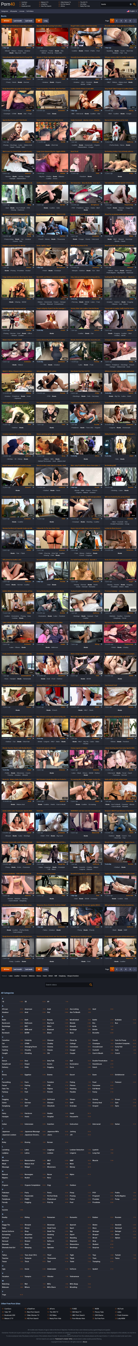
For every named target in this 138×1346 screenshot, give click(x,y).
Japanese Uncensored (32, 1135)
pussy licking (9, 239)
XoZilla (63, 142)
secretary (95, 396)
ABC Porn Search (78, 1315)
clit (49, 869)
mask (79, 773)
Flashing (73, 1089)
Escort (72, 1075)
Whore (27, 1287)
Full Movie (96, 1089)
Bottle (95, 1020)
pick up (50, 53)
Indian (4, 1124)
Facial (4, 1085)
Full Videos (30, 11)
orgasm (58, 82)
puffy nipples (111, 272)
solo (49, 113)
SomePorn (95, 267)
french (41, 239)
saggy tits (129, 208)
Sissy (27, 1244)
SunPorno (96, 613)
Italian (117, 1124)
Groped (95, 1106)
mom (116, 270)
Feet (26, 1092)
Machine (5, 1160)
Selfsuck (5, 1238)
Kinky (4, 1142)
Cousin (95, 1040)
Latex (27, 1150)
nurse (122, 145)
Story (94, 1228)
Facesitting (6, 1082)
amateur (27, 51)
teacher (10, 775)
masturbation (82, 147)
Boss (72, 1033)
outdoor (82, 270)
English (132, 11)
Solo (49, 1244)
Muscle (95, 1160)
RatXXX (131, 393)
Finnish (50, 1092)
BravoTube (129, 895)
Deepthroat (6, 1064)
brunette (125, 806)
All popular (13, 11)
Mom (72, 1164)
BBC (73, 113)
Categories (4, 11)
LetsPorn (28, 456)
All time (6, 21)
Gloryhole (51, 1106)
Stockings (73, 1248)
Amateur (5, 1012)
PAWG (27, 1199)
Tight (72, 1255)
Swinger (118, 1231)
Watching (5, 1284)
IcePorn (62, 236)
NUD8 (97, 1309)
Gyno (117, 1106)
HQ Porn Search (65, 4)
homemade (89, 145)
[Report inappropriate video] (33, 47)
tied (96, 616)
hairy (29, 616)
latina (123, 396)
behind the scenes (44, 461)
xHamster (28, 142)
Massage (5, 1167)
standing (89, 522)
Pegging (28, 1202)
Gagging (5, 1099)
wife (52, 459)
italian (41, 867)
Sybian (117, 1238)
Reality (4, 1217)
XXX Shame (99, 1315)
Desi (26, 1061)
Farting (27, 1085)
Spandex (50, 1248)
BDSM (83, 84)
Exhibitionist (119, 1075)
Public (117, 1193)
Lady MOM (121, 1318)
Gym (116, 1103)
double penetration (117, 524)
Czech (117, 1053)
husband (90, 616)
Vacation (5, 1276)
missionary (20, 773)
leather (74, 51)
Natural (5, 1174)
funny (11, 961)
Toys (94, 1255)
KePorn (96, 330)
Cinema (50, 1047)
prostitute (20, 270)
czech (15, 241)
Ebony (4, 1075)
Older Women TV (66, 2)
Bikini (49, 1026)
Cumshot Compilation (123, 1043)
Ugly (3, 1269)
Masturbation (30, 1160)
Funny (95, 1092)
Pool (71, 1202)
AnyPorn (62, 801)
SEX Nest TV (76, 1312)
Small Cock (51, 1228)
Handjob (5, 1117)
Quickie (5, 1210)
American (28, 1009)
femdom (89, 82)
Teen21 (28, 79)
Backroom (6, 1023)
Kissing (27, 1142)
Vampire (28, 1276)
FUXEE (74, 1309)
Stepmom (73, 1241)
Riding (27, 1217)
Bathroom (28, 1023)
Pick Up (50, 1202)
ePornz (63, 6)
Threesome (51, 1258)
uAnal (29, 801)
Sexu (97, 895)
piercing (75, 302)
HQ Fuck (120, 1309)
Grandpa (73, 1106)
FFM (28, 208)
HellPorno (130, 142)
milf (56, 976)
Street (95, 1238)
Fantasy (5, 1092)
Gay (26, 1099)
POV (73, 208)
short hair (130, 51)
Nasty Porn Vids (85, 6)
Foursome (96, 1085)
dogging (130, 302)
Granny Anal (97, 1103)
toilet (41, 553)
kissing (13, 210)
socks (123, 51)
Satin (4, 1228)
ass (120, 304)
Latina (27, 1153)
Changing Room (31, 1047)
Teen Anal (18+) (31, 1255)
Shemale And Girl (8, 1248)
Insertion (50, 1124)
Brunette (96, 1033)
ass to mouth (20, 208)
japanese (18, 398)
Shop (27, 1231)
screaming (92, 804)
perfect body (114, 145)
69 (48, 1002)
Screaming (6, 1235)
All (39, 21)
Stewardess (74, 1244)
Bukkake (118, 1020)
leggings (89, 555)
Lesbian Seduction (77, 1150)
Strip (94, 1241)
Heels (27, 1117)
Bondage (73, 1030)
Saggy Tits (6, 1225)
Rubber (95, 1217)
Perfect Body (52, 1196)
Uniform (73, 1269)
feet (98, 51)
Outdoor (73, 1185)
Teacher (5, 1258)
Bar (3, 1030)
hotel (129, 396)
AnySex (28, 707)
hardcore (21, 210)
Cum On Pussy (120, 1040)
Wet (26, 1284)
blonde (7, 51)
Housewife (74, 1117)
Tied (49, 1261)
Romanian (51, 1217)
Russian (118, 1217)
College (73, 1043)
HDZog (131, 110)
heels (14, 82)
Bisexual (50, 1030)
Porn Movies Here (78, 1318)
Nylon (72, 1174)
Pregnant (96, 1196)
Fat (26, 1089)
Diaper (27, 1064)
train (98, 302)
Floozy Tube (99, 1312)
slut (25, 113)
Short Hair (28, 1238)
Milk (48, 1164)
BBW (82, 490)
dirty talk (55, 553)
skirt (98, 270)
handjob (12, 178)
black (54, 869)
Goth (72, 1103)
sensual (84, 586)
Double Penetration (100, 1061)
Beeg (97, 48)
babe (127, 586)
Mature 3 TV (44, 2)
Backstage (6, 1026)
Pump (117, 1199)
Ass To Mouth (75, 1012)
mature (14, 51)
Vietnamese (74, 1276)
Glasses (50, 1103)
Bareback (5, 1033)
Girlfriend (51, 1099)
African (5, 1009)
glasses (61, 176)
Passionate (29, 1196)
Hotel (72, 1113)
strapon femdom (73, 976)
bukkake (112, 616)
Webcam (5, 1287)
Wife (49, 1284)
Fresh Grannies (123, 1315)
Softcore (50, 1241)
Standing (73, 1238)
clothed (46, 490)
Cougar (72, 1050)
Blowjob (73, 1026)
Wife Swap (74, 1284)
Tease (4, 1261)
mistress (32, 976)
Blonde (72, 1023)
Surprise (96, 1248)
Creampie (96, 1043)
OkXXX (131, 675)
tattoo (45, 930)
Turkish (118, 1255)
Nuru (49, 1178)
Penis (49, 1193)
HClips (131, 173)
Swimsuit (118, 1228)
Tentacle (28, 1258)
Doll (71, 1061)
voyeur (56, 302)
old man (10, 459)
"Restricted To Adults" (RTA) (63, 1339)
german (26, 82)
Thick (27, 1261)
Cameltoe (5, 1040)
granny (20, 51)
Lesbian (50, 1153)
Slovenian (51, 1225)
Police (72, 1199)
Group (117, 1099)
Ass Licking (74, 1009)
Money (72, 1167)
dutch (121, 586)
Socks (49, 1238)
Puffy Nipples (120, 1196)
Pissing (72, 1196)
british (40, 741)
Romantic (73, 1217)
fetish (87, 51)
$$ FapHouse (95, 205)
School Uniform (8, 1231)
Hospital (50, 1117)
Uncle (27, 1269)
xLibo (119, 1312)
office (30, 333)
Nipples (5, 1178)
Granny (95, 1099)
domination (15, 616)
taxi (121, 53)
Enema (49, 1075)
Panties (5, 1196)
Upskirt (95, 1269)
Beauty (50, 1020)
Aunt (94, 1009)
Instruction (74, 1124)
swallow (120, 616)
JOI (71, 1135)
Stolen (95, 1225)
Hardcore (28, 1113)
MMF (125, 930)
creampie (7, 113)
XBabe (131, 236)
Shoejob (28, 1225)
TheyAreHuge (128, 205)
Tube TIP (24, 4)
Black (49, 1033)
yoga (30, 113)
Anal (26, 1012)
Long (45, 21)
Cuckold (96, 1050)
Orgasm (5, 1185)
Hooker (50, 1113)
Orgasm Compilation (32, 1185)
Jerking (73, 1132)
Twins (117, 1258)
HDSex (29, 299)
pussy (8, 82)
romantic (92, 586)
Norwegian (29, 1174)
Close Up (73, 1040)
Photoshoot (51, 1199)
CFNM (89, 84)
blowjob (121, 239)
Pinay (72, 1193)
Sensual (5, 1241)
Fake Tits (5, 1089)
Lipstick (95, 1150)
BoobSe (130, 487)
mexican (129, 270)
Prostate (96, 1199)
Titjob (72, 1258)
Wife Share (51, 1287)
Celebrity (28, 1040)
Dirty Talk (50, 1061)
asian (29, 396)
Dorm (72, 1067)
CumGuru (24, 2)
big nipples (121, 272)
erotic (78, 586)
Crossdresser (98, 1047)
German (28, 1103)
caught (27, 176)
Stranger (96, 1231)
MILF (83, 82)
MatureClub (95, 299)
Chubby (50, 1043)
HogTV (131, 581)
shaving (17, 302)
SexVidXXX (129, 79)
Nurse (49, 1174)
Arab (49, 1009)
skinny (20, 459)
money (47, 239)
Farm (27, 1082)
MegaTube (61, 864)
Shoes (27, 1228)
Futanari (118, 1082)
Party (27, 1193)
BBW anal (28, 1030)
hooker (28, 270)
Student (95, 1244)
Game (4, 1103)
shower (14, 335)
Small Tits (51, 1231)
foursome (116, 775)
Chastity (28, 1050)
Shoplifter (28, 1235)
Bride (95, 1026)
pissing (6, 145)
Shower (27, 1241)
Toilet (72, 1261)
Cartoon (5, 1047)
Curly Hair (119, 1047)
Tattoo (4, 1255)
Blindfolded (74, 1020)
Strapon (96, 1235)
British (95, 1030)
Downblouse (97, 1064)
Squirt (72, 1235)
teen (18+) (58, 53)
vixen (6, 678)
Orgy (49, 1185)
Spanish (73, 1225)
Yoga (4, 1295)
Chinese (50, 1040)
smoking (114, 490)
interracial (79, 113)
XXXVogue (96, 142)
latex (20, 145)
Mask (4, 1164)
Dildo (27, 1067)
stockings (13, 145)
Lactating (5, 1150)
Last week (28, 21)
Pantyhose (6, 1199)
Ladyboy (5, 1153)
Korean (50, 1142)
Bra (94, 1023)
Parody (4, 1202)
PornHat (28, 330)
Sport (72, 1228)
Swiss (117, 1235)
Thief (49, 1255)
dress (55, 178)
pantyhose (43, 51)
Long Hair (96, 1153)
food (53, 678)
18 (15, 459)
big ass (42, 176)
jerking (21, 176)
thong (80, 930)
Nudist (27, 1178)
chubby (48, 176)
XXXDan (28, 48)
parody (92, 930)
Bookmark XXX (26, 6)
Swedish (118, 1225)
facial (124, 618)
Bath (26, 1020)
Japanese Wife (53, 1132)
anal (7, 208)
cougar (129, 113)
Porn (8, 4)
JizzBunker (61, 110)
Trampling (96, 1261)
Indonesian (29, 1124)
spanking (110, 51)
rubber (97, 773)
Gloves (72, 1099)
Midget (27, 1167)
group (127, 524)
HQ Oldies (83, 4)
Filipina (50, 1089)
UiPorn (63, 299)
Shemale (5, 1244)
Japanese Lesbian (9, 1135)
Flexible (73, 1092)
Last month (18, 21)
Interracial (96, 1124)
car (126, 53)
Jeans (49, 1135)
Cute (117, 1050)
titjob (23, 553)
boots (11, 53)
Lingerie (73, 1153)
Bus (116, 1023)
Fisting (72, 1082)
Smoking (50, 1235)
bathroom (55, 647)
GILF (24, 53)
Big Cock (50, 1023)
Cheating (28, 1053)
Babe (4, 1020)
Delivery (5, 1067)
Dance (4, 1061)
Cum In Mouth (98, 1053)
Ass (48, 1012)
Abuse (85, 1342)
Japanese (6, 1132)
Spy (71, 1231)
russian (10, 898)
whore (44, 53)
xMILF (97, 79)
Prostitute (96, 1202)
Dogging (50, 1067)
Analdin (29, 550)
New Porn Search (46, 6)
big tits (117, 396)
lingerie (112, 427)
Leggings (50, 1150)
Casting (5, 1050)
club (52, 555)
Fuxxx (63, 48)
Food (94, 1082)
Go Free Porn (99, 1318)
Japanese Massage (32, 1132)
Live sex (21, 11)
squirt (12, 147)
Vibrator (50, 1276)
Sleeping (28, 1248)
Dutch (95, 1067)
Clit (48, 1053)
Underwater (51, 1269)
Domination (74, 1064)
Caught (5, 1053)
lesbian (14, 618)
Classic (50, 1050)
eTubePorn (44, 4)
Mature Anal (29, 1164)
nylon (87, 208)
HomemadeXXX (26, 675)
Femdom (50, 1082)
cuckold (120, 522)
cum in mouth (61, 804)
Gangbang (6, 1106)
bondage (77, 616)
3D (26, 1002)
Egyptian (28, 1075)
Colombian (74, 1047)
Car (3, 1043)
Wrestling (73, 1287)
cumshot (127, 616)
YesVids (96, 361)
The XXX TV (83, 2)
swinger (63, 302)
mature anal (123, 82)
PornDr (63, 330)
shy (62, 51)
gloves (17, 647)
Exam (95, 1075)
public (51, 51)
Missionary (51, 1167)
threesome (61, 239)
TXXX (63, 79)
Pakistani (5, 1193)
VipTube (62, 205)
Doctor (49, 1064)
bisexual (50, 304)
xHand (131, 48)
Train (94, 1258)
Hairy (4, 1113)
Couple (72, 1053)
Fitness (72, 1085)
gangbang (117, 618)
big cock (18, 53)
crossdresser (59, 304)
